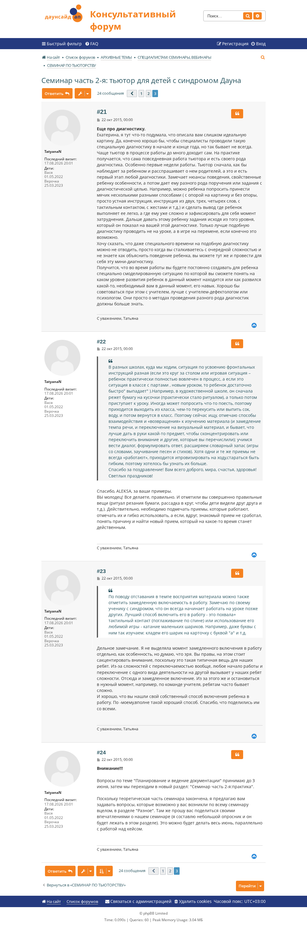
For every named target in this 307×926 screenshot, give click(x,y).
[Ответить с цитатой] (237, 113)
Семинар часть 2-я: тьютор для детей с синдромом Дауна (141, 80)
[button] (132, 93)
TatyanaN (52, 152)
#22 (101, 342)
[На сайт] (65, 12)
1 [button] (141, 93)
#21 (102, 111)
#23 (101, 571)
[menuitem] (91, 44)
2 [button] (149, 93)
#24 (101, 752)
